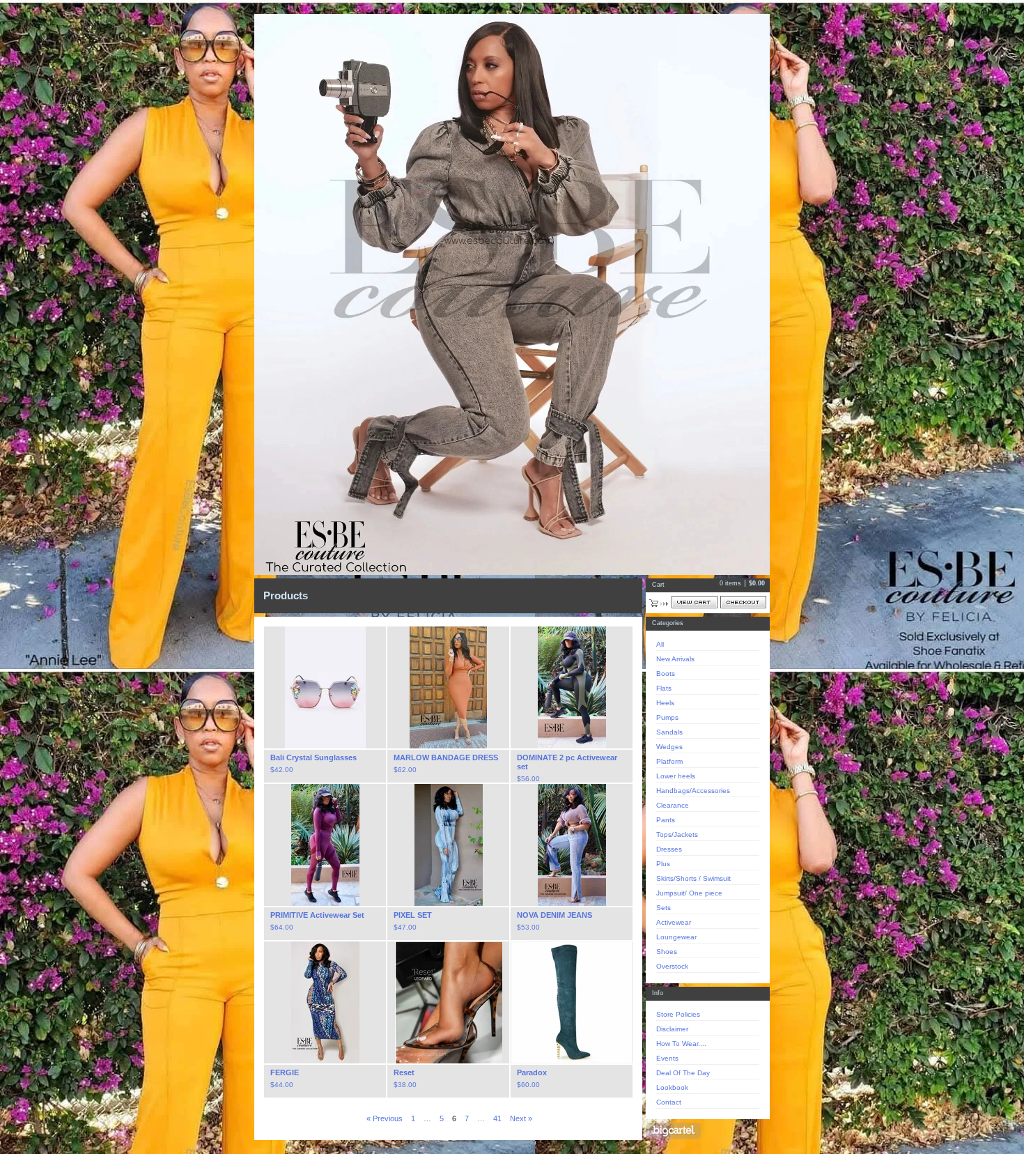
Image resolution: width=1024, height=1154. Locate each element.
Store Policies (678, 1014)
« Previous (384, 1118)
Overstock (672, 966)
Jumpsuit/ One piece (689, 893)
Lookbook (672, 1087)
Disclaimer (672, 1029)
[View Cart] (694, 602)
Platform (669, 761)
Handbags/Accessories (693, 790)
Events (667, 1058)
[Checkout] (743, 602)
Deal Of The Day (683, 1073)
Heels (665, 703)
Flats (664, 688)
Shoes (666, 951)
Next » (521, 1118)
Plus (663, 864)
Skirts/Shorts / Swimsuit (693, 878)
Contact (668, 1102)
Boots (665, 673)
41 (497, 1118)
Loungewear (676, 937)
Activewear (673, 922)
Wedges (669, 747)
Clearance (672, 805)
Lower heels (675, 776)
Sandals (669, 732)
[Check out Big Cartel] (673, 1131)
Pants (665, 820)
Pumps (667, 717)
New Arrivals (675, 659)
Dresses (669, 849)
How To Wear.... (681, 1043)
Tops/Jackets (677, 834)
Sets (663, 907)
